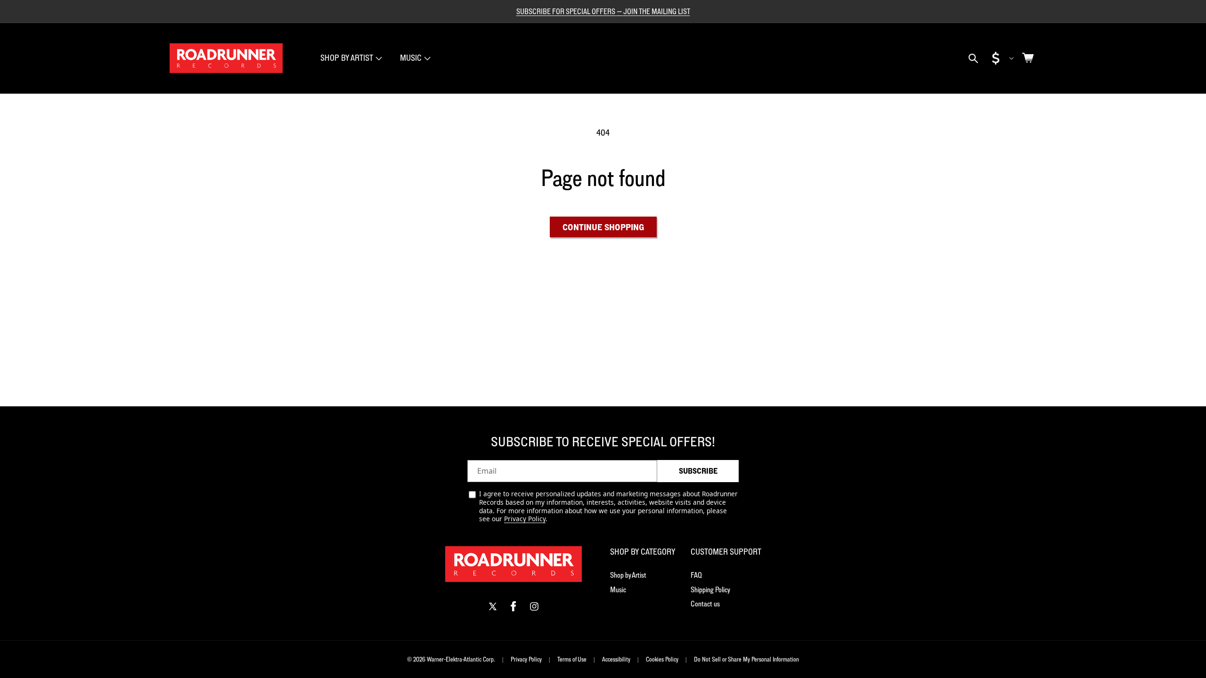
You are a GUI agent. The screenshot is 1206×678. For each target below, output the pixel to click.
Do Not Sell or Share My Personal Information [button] (746, 659)
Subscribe (698, 471)
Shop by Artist (628, 575)
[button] (350, 58)
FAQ (696, 575)
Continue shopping (603, 227)
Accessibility (616, 659)
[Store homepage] (513, 563)
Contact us (705, 603)
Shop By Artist (346, 57)
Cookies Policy (662, 659)
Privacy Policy (525, 518)
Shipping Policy (710, 589)
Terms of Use (572, 659)
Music (411, 57)
